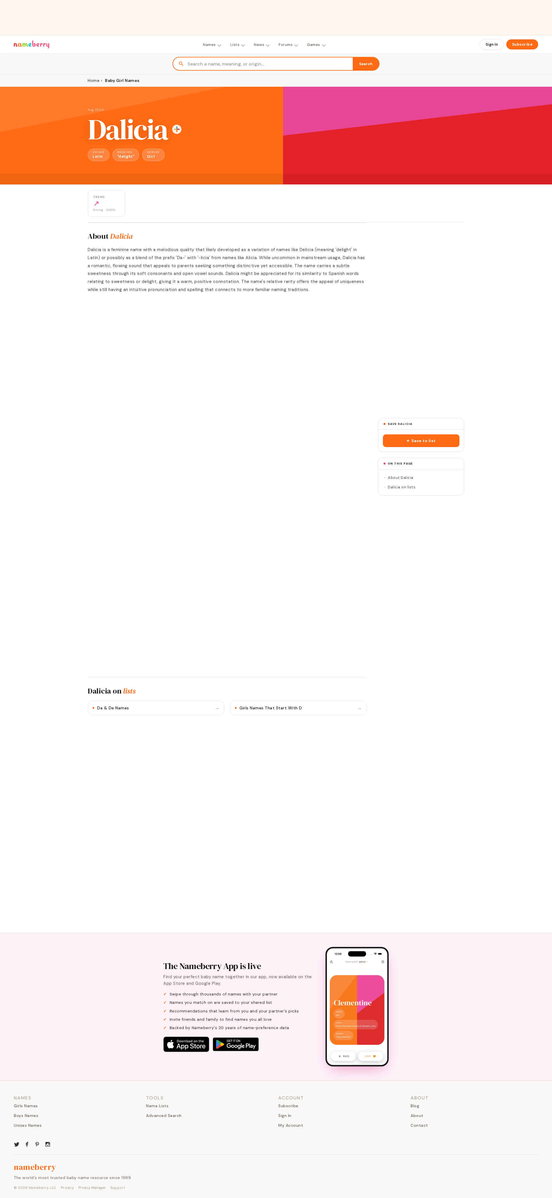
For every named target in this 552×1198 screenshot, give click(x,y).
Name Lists (157, 1105)
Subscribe (522, 44)
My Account (290, 1125)
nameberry (35, 1167)
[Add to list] (176, 129)
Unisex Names (28, 1125)
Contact (419, 1125)
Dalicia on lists (401, 487)
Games (313, 44)
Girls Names (26, 1105)
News (259, 44)
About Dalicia (400, 477)
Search (366, 63)
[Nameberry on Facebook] (27, 1143)
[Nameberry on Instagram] (48, 1143)
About (417, 1115)
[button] (421, 440)
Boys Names (26, 1115)
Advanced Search (164, 1115)
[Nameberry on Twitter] (17, 1143)
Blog (415, 1105)
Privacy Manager (92, 1187)
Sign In (492, 44)
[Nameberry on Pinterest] (37, 1143)
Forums (286, 44)
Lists (235, 44)
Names (209, 44)
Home (93, 80)
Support (117, 1187)
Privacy (67, 1187)
